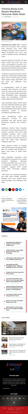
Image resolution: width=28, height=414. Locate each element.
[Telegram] (20, 189)
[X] (9, 189)
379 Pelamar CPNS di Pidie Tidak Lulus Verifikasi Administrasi (15, 258)
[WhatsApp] (6, 189)
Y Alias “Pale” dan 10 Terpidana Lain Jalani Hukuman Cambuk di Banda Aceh (17, 352)
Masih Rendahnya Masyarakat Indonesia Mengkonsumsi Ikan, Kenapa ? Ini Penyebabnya (14, 288)
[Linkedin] (16, 189)
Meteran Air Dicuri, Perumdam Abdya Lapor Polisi (14, 301)
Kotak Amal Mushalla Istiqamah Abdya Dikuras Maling (7, 200)
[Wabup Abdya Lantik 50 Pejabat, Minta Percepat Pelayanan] (4, 339)
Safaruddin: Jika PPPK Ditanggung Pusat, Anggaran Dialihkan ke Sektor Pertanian (14, 266)
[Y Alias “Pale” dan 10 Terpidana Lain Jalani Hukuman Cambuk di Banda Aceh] (4, 352)
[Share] (15, 398)
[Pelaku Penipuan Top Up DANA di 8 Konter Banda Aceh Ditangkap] (4, 345)
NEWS (2, 5)
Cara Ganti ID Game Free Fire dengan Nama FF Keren (14, 295)
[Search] (26, 2)
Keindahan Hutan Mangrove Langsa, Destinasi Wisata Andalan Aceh (14, 244)
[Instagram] (7, 398)
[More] (23, 189)
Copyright (17, 409)
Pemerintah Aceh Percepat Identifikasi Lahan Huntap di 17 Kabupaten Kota (22, 201)
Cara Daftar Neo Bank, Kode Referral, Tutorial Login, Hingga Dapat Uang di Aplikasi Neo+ (15, 280)
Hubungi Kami (10, 408)
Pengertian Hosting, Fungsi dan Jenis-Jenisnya (15, 272)
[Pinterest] (13, 189)
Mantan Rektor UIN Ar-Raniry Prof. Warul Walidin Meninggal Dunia (14, 308)
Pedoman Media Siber (19, 408)
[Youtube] (14, 402)
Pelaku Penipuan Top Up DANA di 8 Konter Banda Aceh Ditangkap (14, 251)
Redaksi (8, 333)
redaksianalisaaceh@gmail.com (17, 388)
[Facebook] (2, 189)
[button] (2, 2)
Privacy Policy (11, 409)
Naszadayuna (8, 16)
